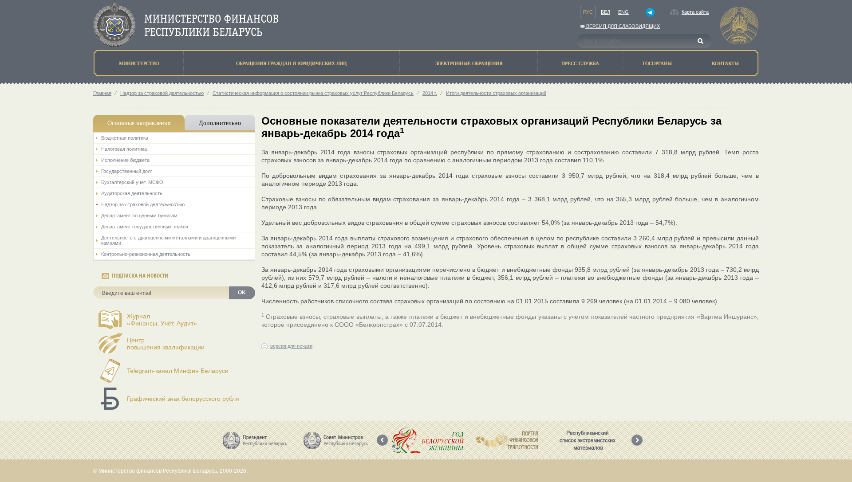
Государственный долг (126, 171)
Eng (623, 12)
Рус (588, 12)
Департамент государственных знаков (144, 226)
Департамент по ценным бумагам (139, 215)
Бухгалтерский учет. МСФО (132, 182)
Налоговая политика (124, 149)
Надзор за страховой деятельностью (162, 93)
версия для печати (291, 346)
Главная (102, 93)
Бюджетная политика (124, 138)
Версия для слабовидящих (622, 26)
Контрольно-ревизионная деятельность (145, 254)
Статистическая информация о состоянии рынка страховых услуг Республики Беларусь (313, 93)
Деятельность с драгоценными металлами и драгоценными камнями (168, 240)
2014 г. (429, 93)
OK (242, 293)
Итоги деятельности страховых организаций (496, 93)
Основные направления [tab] (138, 122)
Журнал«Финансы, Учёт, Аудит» (162, 320)
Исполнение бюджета (125, 160)
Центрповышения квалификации (166, 344)
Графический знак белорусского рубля (183, 398)
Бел (605, 12)
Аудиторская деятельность (131, 193)
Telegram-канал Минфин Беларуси (178, 370)
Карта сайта (695, 12)
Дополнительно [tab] (220, 122)
